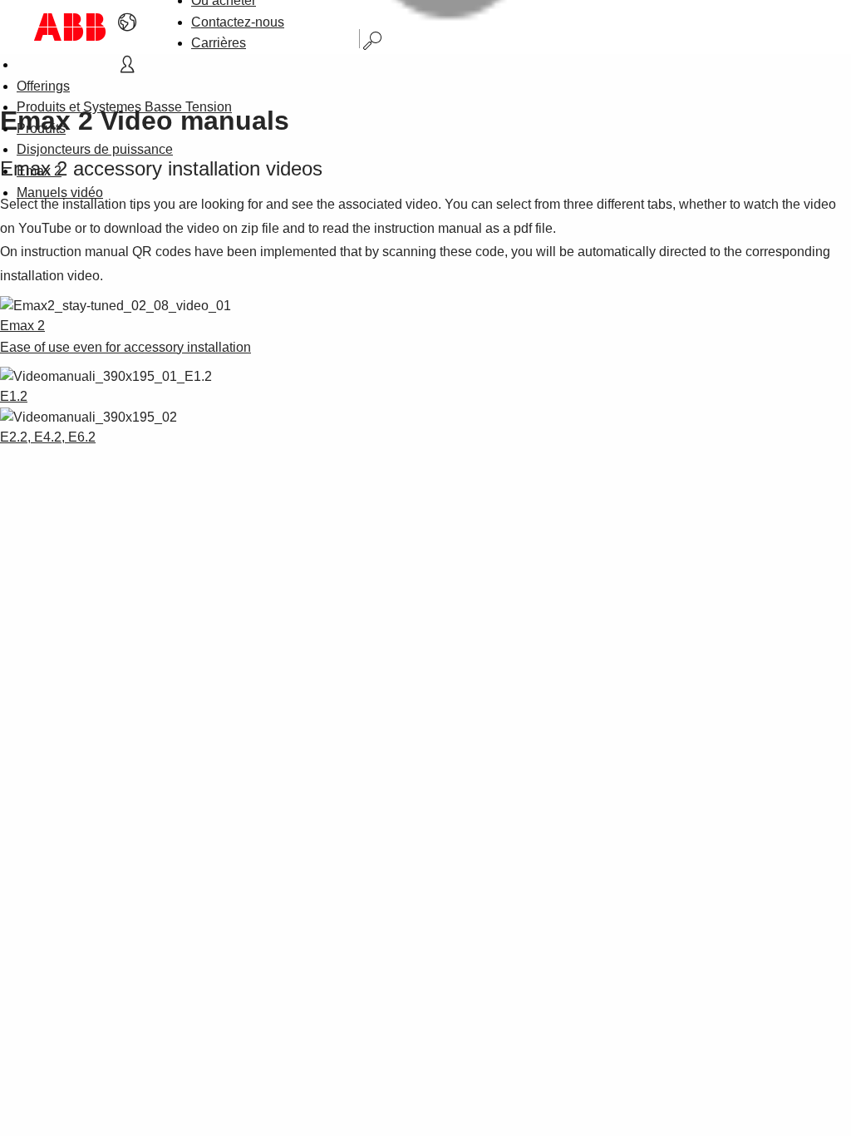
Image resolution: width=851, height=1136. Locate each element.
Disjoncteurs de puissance (95, 149)
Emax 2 (39, 171)
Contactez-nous (237, 22)
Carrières (218, 43)
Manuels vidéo (60, 192)
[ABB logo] (69, 27)
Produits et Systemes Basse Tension (124, 107)
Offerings (43, 86)
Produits (41, 128)
